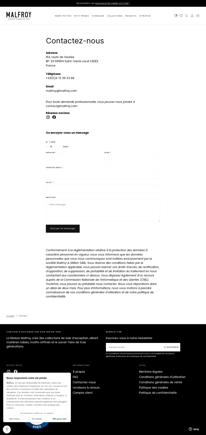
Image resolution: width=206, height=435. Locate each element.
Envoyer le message (62, 228)
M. (51, 146)
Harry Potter (63, 16)
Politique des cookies (153, 388)
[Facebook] (54, 117)
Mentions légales (151, 372)
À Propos (145, 16)
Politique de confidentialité (158, 393)
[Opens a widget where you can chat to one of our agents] (194, 429)
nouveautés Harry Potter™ (112, 3)
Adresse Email (54, 167)
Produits (130, 16)
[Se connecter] (192, 16)
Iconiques (98, 16)
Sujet (49, 182)
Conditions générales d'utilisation (162, 377)
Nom (106, 153)
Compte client (83, 393)
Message (51, 197)
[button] (176, 16)
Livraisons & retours (86, 388)
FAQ (75, 377)
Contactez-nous (84, 382)
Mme (66, 146)
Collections (114, 16)
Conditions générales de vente (160, 382)
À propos (79, 372)
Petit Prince (81, 16)
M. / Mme (51, 142)
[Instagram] (48, 117)
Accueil (10, 315)
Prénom (50, 153)
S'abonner (171, 347)
